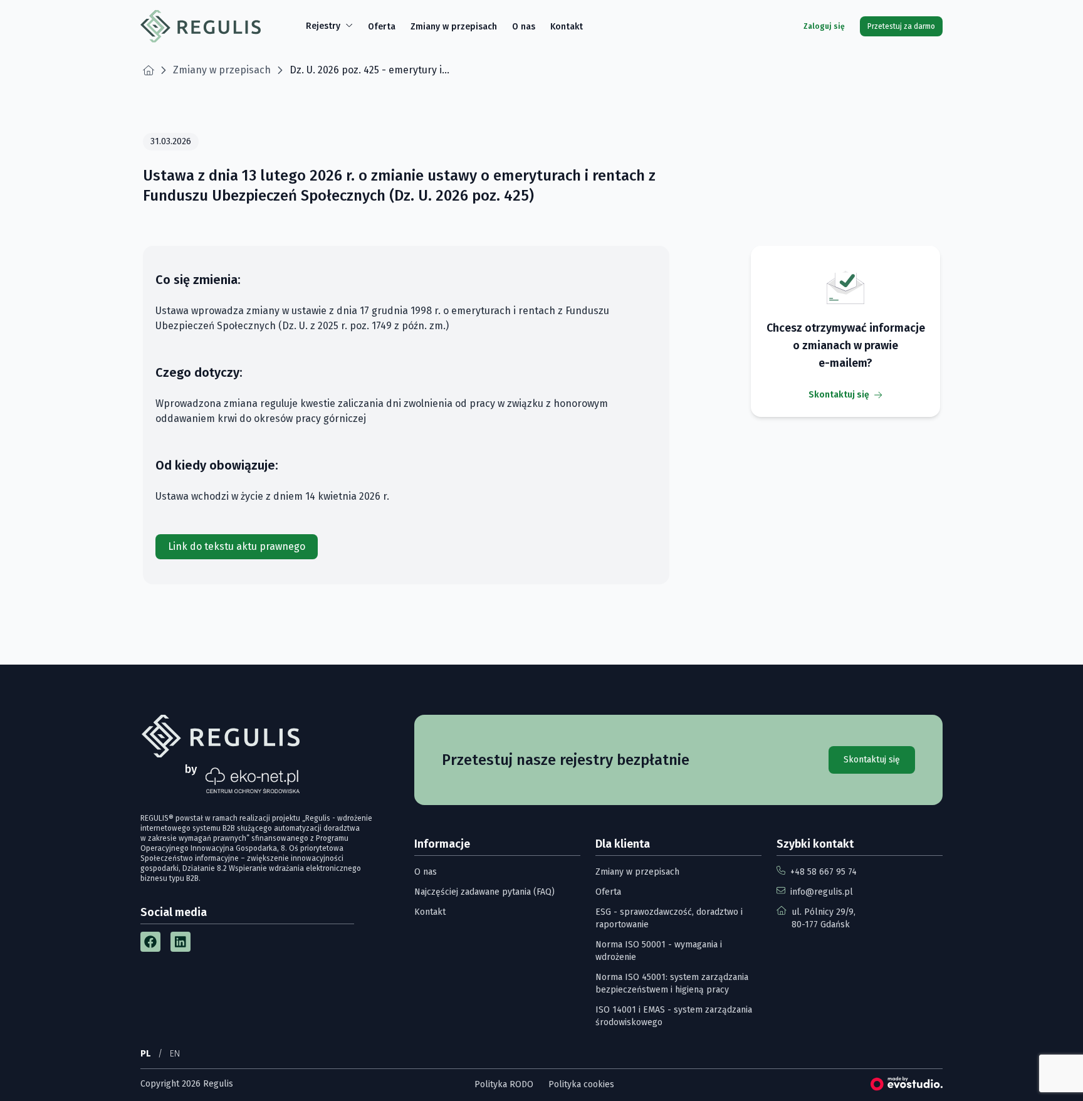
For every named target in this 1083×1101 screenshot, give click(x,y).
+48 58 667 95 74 (823, 872)
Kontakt (566, 26)
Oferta (381, 26)
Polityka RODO (503, 1084)
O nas (523, 26)
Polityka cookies (581, 1084)
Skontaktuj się (838, 394)
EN (175, 1053)
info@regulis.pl (821, 892)
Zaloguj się (824, 26)
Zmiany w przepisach (454, 26)
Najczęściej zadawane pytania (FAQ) (484, 892)
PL (145, 1053)
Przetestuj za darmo (901, 26)
